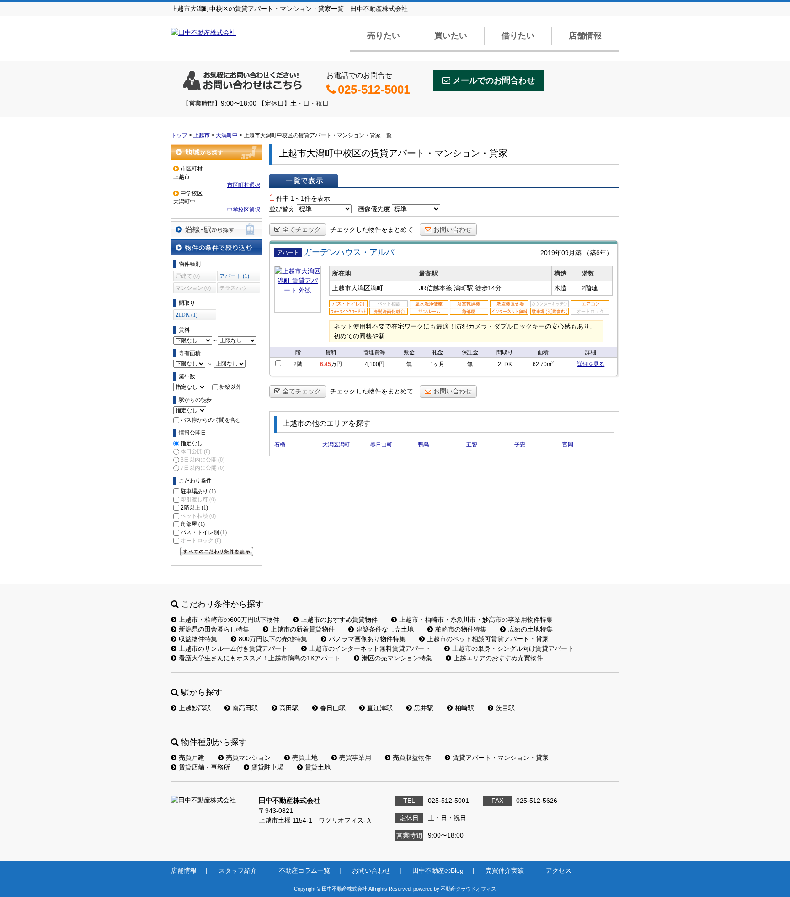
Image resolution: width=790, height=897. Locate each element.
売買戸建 (191, 757)
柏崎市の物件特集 (460, 629)
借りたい (518, 35)
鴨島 (423, 444)
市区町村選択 (243, 185)
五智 (471, 444)
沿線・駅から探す (216, 229)
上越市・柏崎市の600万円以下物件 (229, 619)
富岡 (567, 444)
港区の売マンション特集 (397, 658)
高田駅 (289, 707)
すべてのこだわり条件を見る (216, 551)
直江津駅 (380, 707)
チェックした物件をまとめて (371, 229)
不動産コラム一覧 (304, 870)
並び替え (282, 208)
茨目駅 (505, 707)
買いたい (450, 35)
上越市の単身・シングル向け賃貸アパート (513, 648)
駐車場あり (198, 491)
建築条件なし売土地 (385, 629)
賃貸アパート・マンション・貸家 (501, 757)
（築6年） (598, 252)
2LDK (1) (187, 315)
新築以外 (230, 387)
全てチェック (302, 229)
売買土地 (305, 757)
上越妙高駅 (195, 707)
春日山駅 (333, 707)
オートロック (201, 540)
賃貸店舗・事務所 (204, 767)
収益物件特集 (198, 638)
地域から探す (216, 152)
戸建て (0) (188, 276)
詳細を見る (590, 364)
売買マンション (248, 757)
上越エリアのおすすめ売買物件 (498, 658)
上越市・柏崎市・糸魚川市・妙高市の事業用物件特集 (476, 619)
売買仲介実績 (505, 870)
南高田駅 (245, 707)
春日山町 (381, 444)
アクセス (558, 870)
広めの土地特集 (530, 629)
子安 (519, 444)
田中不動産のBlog (438, 870)
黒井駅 (423, 707)
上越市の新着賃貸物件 (303, 629)
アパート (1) (234, 276)
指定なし (192, 443)
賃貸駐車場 (267, 767)
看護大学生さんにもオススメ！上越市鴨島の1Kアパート (259, 658)
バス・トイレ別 (204, 532)
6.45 (325, 364)
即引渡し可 (198, 499)
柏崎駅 (464, 707)
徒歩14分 (488, 288)
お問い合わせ (452, 229)
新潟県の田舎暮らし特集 (214, 629)
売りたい (383, 35)
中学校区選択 (243, 210)
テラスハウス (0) (233, 289)
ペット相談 (198, 516)
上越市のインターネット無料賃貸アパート (370, 648)
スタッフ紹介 (238, 870)
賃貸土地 (318, 767)
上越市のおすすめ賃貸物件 (339, 619)
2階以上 (194, 507)
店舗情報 (585, 35)
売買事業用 (355, 757)
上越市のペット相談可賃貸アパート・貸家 (488, 638)
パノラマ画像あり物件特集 (367, 638)
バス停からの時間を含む (211, 420)
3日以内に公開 (202, 459)
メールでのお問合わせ (494, 80)
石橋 (279, 444)
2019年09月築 (561, 252)
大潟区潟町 (336, 444)
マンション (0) (193, 288)
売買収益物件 (412, 757)
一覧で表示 (303, 180)
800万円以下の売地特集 (273, 638)
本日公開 (195, 451)
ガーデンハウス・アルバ (349, 252)
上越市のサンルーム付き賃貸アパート (233, 648)
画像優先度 (374, 208)
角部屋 (193, 524)
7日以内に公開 (202, 468)
